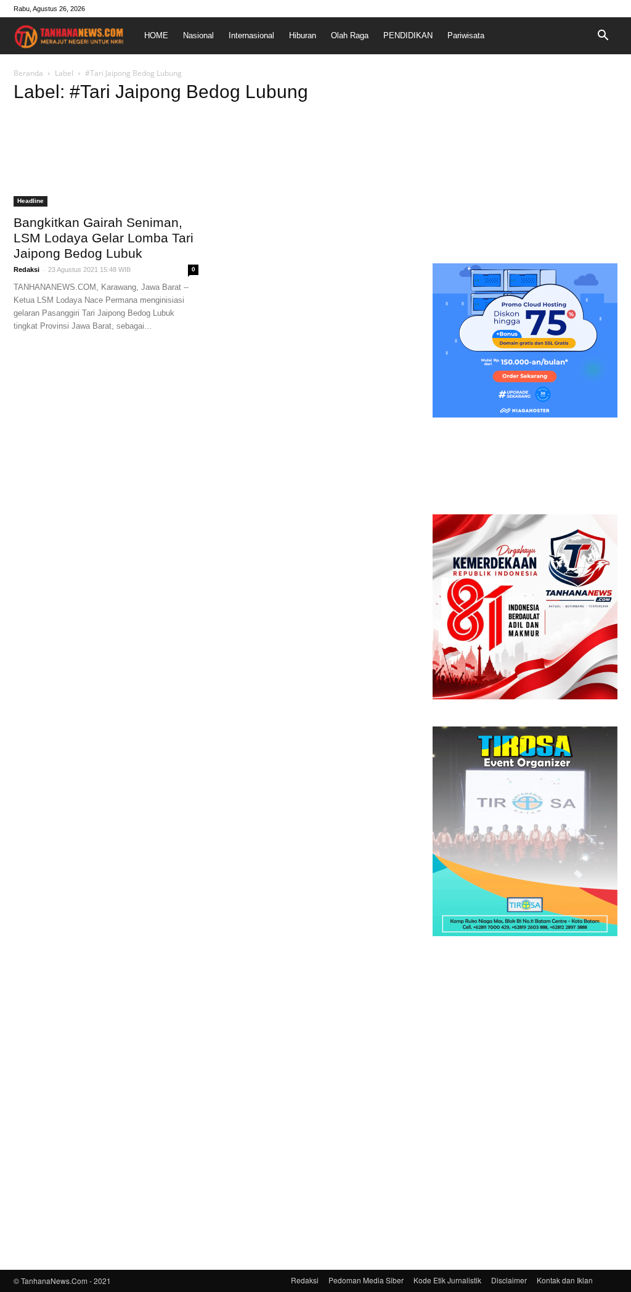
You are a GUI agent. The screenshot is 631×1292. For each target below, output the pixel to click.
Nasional (198, 35)
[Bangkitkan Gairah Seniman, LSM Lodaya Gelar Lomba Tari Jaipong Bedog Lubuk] (106, 161)
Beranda (28, 73)
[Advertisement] (525, 163)
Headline (30, 200)
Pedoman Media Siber (366, 1280)
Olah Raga (349, 35)
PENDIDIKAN (408, 35)
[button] (602, 36)
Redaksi (26, 269)
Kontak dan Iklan (565, 1280)
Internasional (251, 35)
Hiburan (302, 35)
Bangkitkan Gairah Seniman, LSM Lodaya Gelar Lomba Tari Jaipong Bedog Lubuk (103, 237)
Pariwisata (465, 35)
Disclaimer (509, 1280)
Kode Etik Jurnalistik (447, 1280)
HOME (156, 35)
